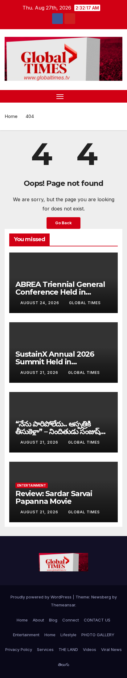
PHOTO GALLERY (97, 634)
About (38, 619)
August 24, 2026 (40, 302)
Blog (53, 619)
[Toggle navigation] (60, 96)
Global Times (85, 302)
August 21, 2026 (39, 372)
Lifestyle (68, 634)
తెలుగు (63, 664)
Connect (70, 619)
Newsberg (101, 596)
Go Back (63, 223)
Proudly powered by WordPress (41, 596)
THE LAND (68, 649)
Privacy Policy (18, 649)
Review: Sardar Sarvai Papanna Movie (53, 497)
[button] (108, 96)
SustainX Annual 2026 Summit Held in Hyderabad (54, 362)
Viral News (111, 649)
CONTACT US (97, 619)
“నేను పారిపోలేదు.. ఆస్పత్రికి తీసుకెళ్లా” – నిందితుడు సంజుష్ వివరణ (57, 431)
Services (45, 649)
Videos (89, 649)
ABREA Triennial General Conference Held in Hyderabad (60, 292)
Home (11, 116)
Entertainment (31, 485)
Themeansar (63, 604)
